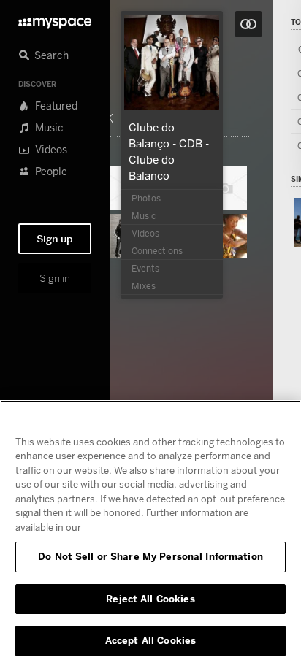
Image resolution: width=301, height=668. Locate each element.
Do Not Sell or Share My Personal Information (150, 556)
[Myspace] (54, 19)
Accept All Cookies (150, 640)
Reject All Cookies (150, 598)
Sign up (55, 238)
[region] (150, 534)
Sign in (54, 278)
